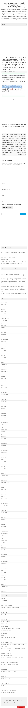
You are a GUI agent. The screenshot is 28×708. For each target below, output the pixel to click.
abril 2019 (3, 466)
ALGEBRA (8, 124)
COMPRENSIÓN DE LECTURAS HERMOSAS (10, 607)
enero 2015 (3, 584)
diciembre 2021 (4, 392)
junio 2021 (3, 406)
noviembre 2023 (4, 339)
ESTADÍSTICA (4, 612)
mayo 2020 (3, 436)
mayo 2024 (3, 327)
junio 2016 (3, 544)
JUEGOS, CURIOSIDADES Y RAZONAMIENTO (10, 628)
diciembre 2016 (4, 531)
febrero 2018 (4, 498)
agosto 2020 (4, 429)
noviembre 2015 (4, 561)
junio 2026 (3, 304)
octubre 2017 (4, 507)
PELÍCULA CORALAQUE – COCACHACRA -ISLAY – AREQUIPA (13, 648)
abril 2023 (3, 355)
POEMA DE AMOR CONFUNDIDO (8, 257)
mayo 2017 (3, 519)
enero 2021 (3, 417)
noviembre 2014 (4, 588)
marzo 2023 (3, 357)
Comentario (5, 166)
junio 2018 (3, 489)
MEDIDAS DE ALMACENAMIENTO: (8, 271)
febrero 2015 (4, 582)
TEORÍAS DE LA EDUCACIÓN (7, 680)
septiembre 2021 (4, 399)
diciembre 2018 (4, 475)
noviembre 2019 (4, 450)
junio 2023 (3, 350)
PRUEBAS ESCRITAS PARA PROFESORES (9, 662)
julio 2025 (3, 309)
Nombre (4, 183)
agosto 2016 (4, 540)
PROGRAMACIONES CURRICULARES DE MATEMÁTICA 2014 (13, 660)
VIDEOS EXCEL (4, 687)
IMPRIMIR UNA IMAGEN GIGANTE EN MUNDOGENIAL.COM (13, 254)
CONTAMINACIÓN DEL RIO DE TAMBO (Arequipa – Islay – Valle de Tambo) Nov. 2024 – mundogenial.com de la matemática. (13, 263)
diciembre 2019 (4, 447)
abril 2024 (3, 329)
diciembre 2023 (4, 336)
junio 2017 (3, 517)
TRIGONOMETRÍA (5, 683)
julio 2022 (3, 376)
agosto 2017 (4, 512)
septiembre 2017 (4, 510)
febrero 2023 (4, 359)
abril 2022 (3, 383)
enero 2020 (3, 445)
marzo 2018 (3, 496)
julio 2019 (3, 459)
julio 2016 (3, 542)
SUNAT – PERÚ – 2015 (5, 678)
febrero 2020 (4, 443)
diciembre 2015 (4, 558)
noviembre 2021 (4, 394)
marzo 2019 (3, 468)
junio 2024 (3, 325)
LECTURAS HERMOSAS (6, 630)
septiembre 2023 (4, 343)
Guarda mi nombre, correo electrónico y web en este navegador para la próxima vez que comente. (13, 203)
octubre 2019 (4, 452)
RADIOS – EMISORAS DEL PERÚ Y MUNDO (9, 664)
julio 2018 (3, 487)
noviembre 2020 (4, 422)
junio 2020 (3, 434)
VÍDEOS (3, 685)
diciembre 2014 (4, 586)
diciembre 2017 (4, 503)
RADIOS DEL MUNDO (5, 667)
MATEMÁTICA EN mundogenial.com (12, 126)
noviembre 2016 (4, 533)
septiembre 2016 (4, 538)
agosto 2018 (4, 484)
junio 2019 (3, 461)
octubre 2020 (4, 424)
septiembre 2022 (4, 371)
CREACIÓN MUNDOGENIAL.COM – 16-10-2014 (10, 610)
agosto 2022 (4, 373)
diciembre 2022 (4, 364)
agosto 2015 (4, 568)
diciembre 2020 (4, 420)
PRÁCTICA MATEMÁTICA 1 (6, 650)
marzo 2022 (3, 385)
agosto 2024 (4, 320)
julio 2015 (3, 570)
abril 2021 (3, 410)
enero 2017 (3, 528)
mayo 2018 (3, 491)
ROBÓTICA (3, 676)
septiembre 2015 (4, 565)
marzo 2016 (3, 551)
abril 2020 (3, 438)
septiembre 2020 (4, 427)
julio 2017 (3, 514)
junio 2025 (3, 311)
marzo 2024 (3, 332)
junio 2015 (3, 572)
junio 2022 (3, 378)
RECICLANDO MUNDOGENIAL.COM (8, 671)
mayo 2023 (3, 353)
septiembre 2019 (4, 454)
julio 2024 (3, 322)
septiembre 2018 (4, 482)
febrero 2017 (4, 526)
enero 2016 (3, 556)
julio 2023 (3, 348)
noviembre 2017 (4, 505)
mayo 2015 (3, 575)
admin (5, 71)
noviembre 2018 (4, 477)
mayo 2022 (3, 380)
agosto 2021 (4, 401)
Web (3, 195)
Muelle (2, 640)
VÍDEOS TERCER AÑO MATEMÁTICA (8, 692)
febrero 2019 (4, 471)
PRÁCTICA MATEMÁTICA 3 (6, 653)
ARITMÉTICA (4, 600)
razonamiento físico (8, 128)
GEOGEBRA (3, 616)
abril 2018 (3, 494)
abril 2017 (3, 521)
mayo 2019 (3, 464)
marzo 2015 (3, 579)
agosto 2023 (4, 346)
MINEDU (3, 635)
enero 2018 (3, 501)
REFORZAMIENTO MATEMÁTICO (8, 674)
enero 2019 (3, 473)
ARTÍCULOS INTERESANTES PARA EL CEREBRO (11, 603)
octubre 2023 (4, 341)
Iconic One (11, 706)
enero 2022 (3, 390)
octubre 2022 (4, 369)
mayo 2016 (3, 547)
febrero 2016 (4, 554)
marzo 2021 (3, 413)
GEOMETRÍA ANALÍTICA (6, 621)
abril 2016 (3, 549)
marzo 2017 (3, 524)
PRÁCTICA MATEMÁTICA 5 (6, 655)
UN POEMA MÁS (4, 259)
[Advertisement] (14, 41)
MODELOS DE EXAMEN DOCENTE (8, 637)
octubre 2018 (4, 480)
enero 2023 (3, 362)
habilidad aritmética (5, 623)
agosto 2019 (4, 457)
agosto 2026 (4, 302)
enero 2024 (3, 334)
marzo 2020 (3, 440)
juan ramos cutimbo (19, 124)
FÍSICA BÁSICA (4, 614)
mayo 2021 (3, 408)
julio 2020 (3, 431)
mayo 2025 (3, 313)
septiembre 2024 (4, 318)
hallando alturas (4, 626)
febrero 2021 (4, 415)
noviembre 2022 (4, 366)
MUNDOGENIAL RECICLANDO (7, 642)
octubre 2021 (4, 396)
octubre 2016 (4, 535)
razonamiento (4, 669)
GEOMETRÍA (4, 619)
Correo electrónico (6, 189)
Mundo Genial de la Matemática (14, 4)
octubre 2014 (4, 591)
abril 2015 (3, 577)
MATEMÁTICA (4, 633)
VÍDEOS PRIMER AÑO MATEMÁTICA (8, 690)
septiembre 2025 (4, 306)
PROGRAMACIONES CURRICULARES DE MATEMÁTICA (12, 657)
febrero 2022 (4, 387)
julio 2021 (3, 403)
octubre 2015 (4, 563)
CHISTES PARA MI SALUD (6, 605)
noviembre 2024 (4, 316)
